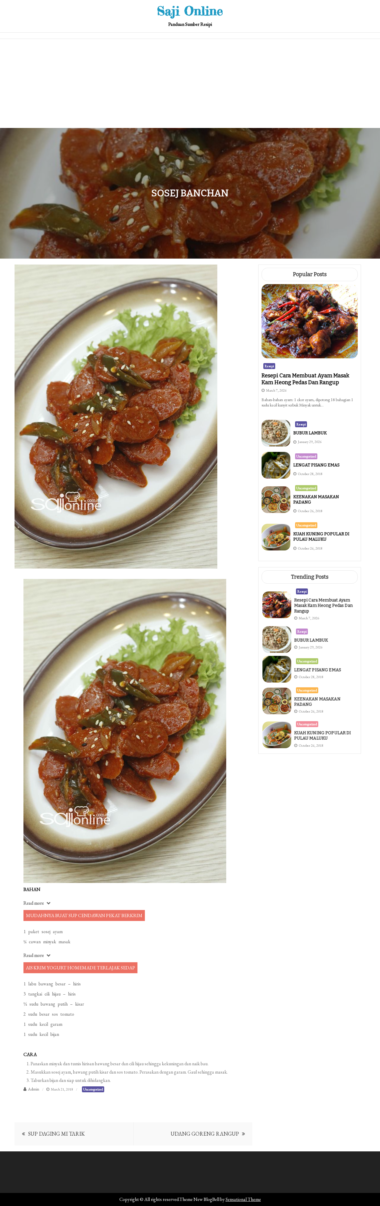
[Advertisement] (190, 83)
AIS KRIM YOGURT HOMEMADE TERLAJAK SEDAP (80, 968)
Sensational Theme (243, 1199)
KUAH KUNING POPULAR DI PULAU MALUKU (321, 536)
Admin (33, 1089)
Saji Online (190, 10)
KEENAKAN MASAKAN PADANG (317, 702)
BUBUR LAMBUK (310, 433)
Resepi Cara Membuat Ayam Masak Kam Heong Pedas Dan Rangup (305, 379)
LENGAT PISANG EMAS (316, 465)
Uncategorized (93, 1089)
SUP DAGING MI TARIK (56, 1133)
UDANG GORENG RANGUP (205, 1133)
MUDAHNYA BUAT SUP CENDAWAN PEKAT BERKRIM (84, 915)
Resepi (269, 366)
